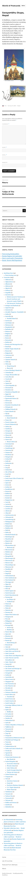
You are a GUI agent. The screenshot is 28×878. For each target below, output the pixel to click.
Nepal (18, 105)
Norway (7, 597)
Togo (6, 733)
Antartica (8, 294)
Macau (9, 368)
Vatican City (9, 796)
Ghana (7, 435)
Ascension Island (12, 763)
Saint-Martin (9, 662)
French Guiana (9, 422)
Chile (6, 361)
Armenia (8, 310)
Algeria (7, 288)
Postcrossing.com (10, 275)
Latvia (7, 504)
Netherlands (9, 575)
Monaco (7, 554)
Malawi (7, 524)
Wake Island (10, 789)
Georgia (7, 431)
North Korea (9, 593)
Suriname (8, 716)
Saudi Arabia (9, 670)
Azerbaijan (8, 323)
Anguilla (7, 292)
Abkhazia (8, 279)
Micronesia (8, 549)
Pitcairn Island (11, 766)
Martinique (8, 537)
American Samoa (12, 781)
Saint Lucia (8, 653)
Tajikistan (8, 727)
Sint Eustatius (9, 683)
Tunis (7, 742)
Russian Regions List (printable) (12, 256)
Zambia (7, 804)
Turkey (7, 744)
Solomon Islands (10, 692)
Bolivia (7, 342)
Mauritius (8, 539)
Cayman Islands (10, 359)
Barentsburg (11, 642)
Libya (7, 513)
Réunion (7, 636)
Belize (7, 336)
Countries (7, 277)
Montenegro (9, 558)
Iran (6, 465)
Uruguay (7, 776)
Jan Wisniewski (8, 819)
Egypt (7, 394)
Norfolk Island (11, 318)
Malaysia (8, 526)
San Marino (8, 666)
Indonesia (8, 463)
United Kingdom (10, 761)
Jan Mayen (10, 599)
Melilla (9, 712)
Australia (8, 316)
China (7, 364)
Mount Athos (11, 441)
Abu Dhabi (10, 759)
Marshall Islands (10, 534)
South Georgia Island (13, 770)
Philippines (8, 621)
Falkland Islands (10, 409)
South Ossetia (9, 701)
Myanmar (8, 567)
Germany (8, 433)
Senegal (7, 673)
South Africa (9, 694)
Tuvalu (7, 750)
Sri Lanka (8, 714)
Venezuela (8, 798)
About (4, 868)
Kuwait (7, 498)
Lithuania (8, 517)
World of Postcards (11, 6)
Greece (7, 439)
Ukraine (7, 755)
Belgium (7, 333)
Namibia (7, 569)
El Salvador (8, 396)
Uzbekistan (8, 791)
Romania (8, 638)
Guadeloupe (9, 448)
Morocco (8, 562)
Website (4, 162)
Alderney (8, 286)
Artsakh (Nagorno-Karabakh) (14, 312)
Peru (6, 619)
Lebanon (8, 506)
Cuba (6, 381)
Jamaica (7, 480)
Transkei (9, 696)
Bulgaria (7, 353)
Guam (8, 783)
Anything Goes (8, 273)
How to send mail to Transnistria (12, 258)
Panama (7, 612)
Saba (6, 647)
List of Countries (7, 861)
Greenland (8, 444)
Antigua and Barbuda (11, 305)
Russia (7, 640)
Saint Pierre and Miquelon (13, 655)
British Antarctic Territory (15, 297)
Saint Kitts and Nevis (11, 651)
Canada (7, 357)
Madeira (9, 629)
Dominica (8, 390)
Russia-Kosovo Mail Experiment (12, 260)
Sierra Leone (9, 679)
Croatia (7, 379)
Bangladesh (9, 327)
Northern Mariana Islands (15, 785)
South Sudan (9, 703)
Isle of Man (8, 472)
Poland (7, 623)
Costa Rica (8, 377)
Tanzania (8, 729)
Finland (7, 416)
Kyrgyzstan (8, 500)
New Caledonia (9, 578)
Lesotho (7, 508)
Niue (6, 588)
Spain (7, 709)
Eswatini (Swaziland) (11, 405)
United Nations (10, 774)
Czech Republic (10, 385)
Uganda (7, 753)
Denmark (8, 387)
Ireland (7, 470)
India (6, 461)
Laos (6, 502)
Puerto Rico (8, 632)
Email (4, 155)
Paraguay (8, 616)
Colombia (8, 372)
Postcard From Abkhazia (9, 864)
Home (4, 857)
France (7, 420)
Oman (7, 603)
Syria (6, 722)
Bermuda (8, 340)
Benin (7, 338)
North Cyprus (9, 591)
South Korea (9, 699)
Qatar (7, 634)
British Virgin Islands (11, 349)
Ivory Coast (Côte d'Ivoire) (13, 478)
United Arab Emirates (12, 757)
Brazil (7, 346)
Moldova (8, 552)
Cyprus (7, 383)
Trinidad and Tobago (11, 740)
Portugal (8, 625)
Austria (7, 320)
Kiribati (7, 493)
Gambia (7, 428)
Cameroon (8, 355)
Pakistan (8, 606)
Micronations (9, 545)
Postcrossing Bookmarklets (10, 254)
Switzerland (9, 720)
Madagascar (9, 521)
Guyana (7, 452)
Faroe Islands (9, 411)
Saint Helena (11, 768)
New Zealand (9, 580)
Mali (6, 530)
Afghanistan (9, 282)
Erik (5, 105)
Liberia (7, 511)
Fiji (6, 413)
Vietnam (8, 800)
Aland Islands (11, 418)
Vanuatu (7, 794)
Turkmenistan (9, 746)
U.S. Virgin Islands (12, 787)
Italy (6, 476)
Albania (7, 284)
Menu (23, 5)
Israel (7, 474)
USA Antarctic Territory (14, 303)
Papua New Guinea (11, 614)
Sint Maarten (9, 686)
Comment (5, 124)
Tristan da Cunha (12, 772)
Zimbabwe (8, 807)
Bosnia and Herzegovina (12, 344)
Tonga (7, 735)
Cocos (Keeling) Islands (12, 370)
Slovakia (7, 688)
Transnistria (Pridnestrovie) (14, 737)
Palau (7, 608)
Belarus (7, 331)
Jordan (7, 487)
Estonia (7, 403)
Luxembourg (9, 519)
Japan (7, 482)
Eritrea (7, 400)
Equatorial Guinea (10, 398)
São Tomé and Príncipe (12, 668)
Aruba (7, 314)
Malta (7, 532)
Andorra (7, 290)
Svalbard (9, 601)
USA (6, 779)
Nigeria (7, 586)
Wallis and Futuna (10, 802)
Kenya (7, 491)
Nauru (7, 571)
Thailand (8, 731)
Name (4, 147)
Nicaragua (8, 582)
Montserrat (8, 560)
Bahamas (8, 325)
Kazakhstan (9, 489)
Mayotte (7, 541)
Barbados (8, 329)
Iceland (7, 459)
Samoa (7, 664)
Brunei (7, 351)
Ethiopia (7, 407)
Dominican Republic (11, 392)
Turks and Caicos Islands (12, 748)
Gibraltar (8, 437)
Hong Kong (10, 366)
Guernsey (8, 450)
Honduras (8, 454)
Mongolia (8, 556)
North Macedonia (10, 595)
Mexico (7, 543)
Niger (7, 584)
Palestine (8, 610)
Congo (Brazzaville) (11, 374)
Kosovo (7, 495)
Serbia (7, 675)
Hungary (8, 457)
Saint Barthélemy (10, 649)
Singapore (8, 681)
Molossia (9, 547)
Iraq (6, 467)
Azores (9, 627)
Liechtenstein (9, 515)
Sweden (7, 718)
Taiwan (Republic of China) (13, 725)
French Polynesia (10, 424)
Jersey (7, 485)
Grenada (7, 446)
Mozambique (9, 565)
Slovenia (8, 690)
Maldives (8, 528)
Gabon (7, 426)
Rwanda (7, 645)
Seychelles (8, 677)
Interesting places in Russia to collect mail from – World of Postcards (13, 837)
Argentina (8, 307)
